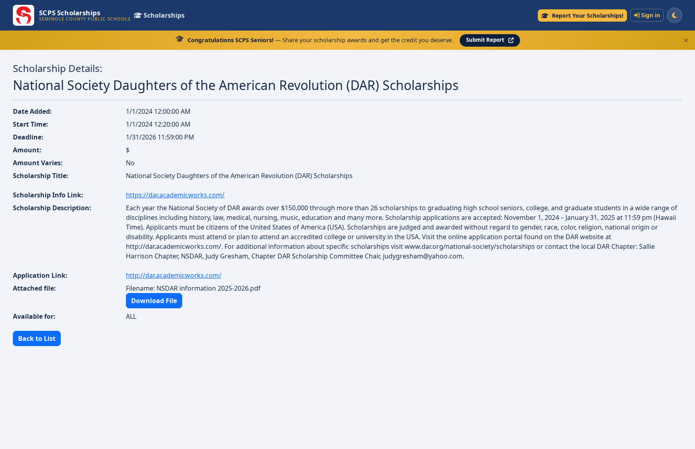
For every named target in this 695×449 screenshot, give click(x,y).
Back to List (37, 338)
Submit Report (485, 39)
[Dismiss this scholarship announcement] (686, 40)
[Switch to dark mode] (674, 15)
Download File (154, 300)
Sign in (650, 15)
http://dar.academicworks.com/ (173, 275)
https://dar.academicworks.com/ (175, 195)
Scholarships (164, 15)
